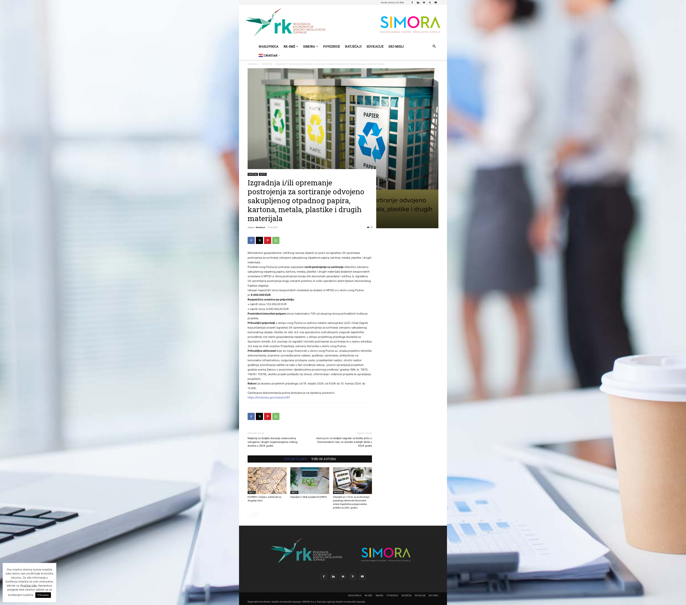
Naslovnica (253, 63)
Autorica (260, 227)
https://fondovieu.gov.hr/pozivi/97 (269, 397)
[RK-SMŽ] (343, 23)
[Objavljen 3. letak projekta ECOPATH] (309, 480)
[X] (430, 2)
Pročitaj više (29, 585)
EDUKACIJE (375, 46)
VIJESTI (263, 174)
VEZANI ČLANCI (295, 459)
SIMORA (309, 46)
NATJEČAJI (353, 46)
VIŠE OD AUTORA (323, 459)
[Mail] (424, 2)
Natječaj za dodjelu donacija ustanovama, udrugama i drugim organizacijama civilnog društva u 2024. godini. (272, 442)
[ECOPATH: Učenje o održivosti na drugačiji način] (267, 480)
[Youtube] (435, 2)
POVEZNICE (331, 46)
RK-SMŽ (289, 46)
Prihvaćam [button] (43, 595)
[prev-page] (250, 515)
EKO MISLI (396, 46)
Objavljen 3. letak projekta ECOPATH (308, 497)
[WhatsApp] (275, 240)
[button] (434, 46)
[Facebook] (412, 2)
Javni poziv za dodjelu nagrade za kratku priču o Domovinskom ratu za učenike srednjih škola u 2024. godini (344, 442)
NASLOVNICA (269, 46)
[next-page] (255, 515)
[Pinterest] (267, 240)
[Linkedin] (418, 2)
